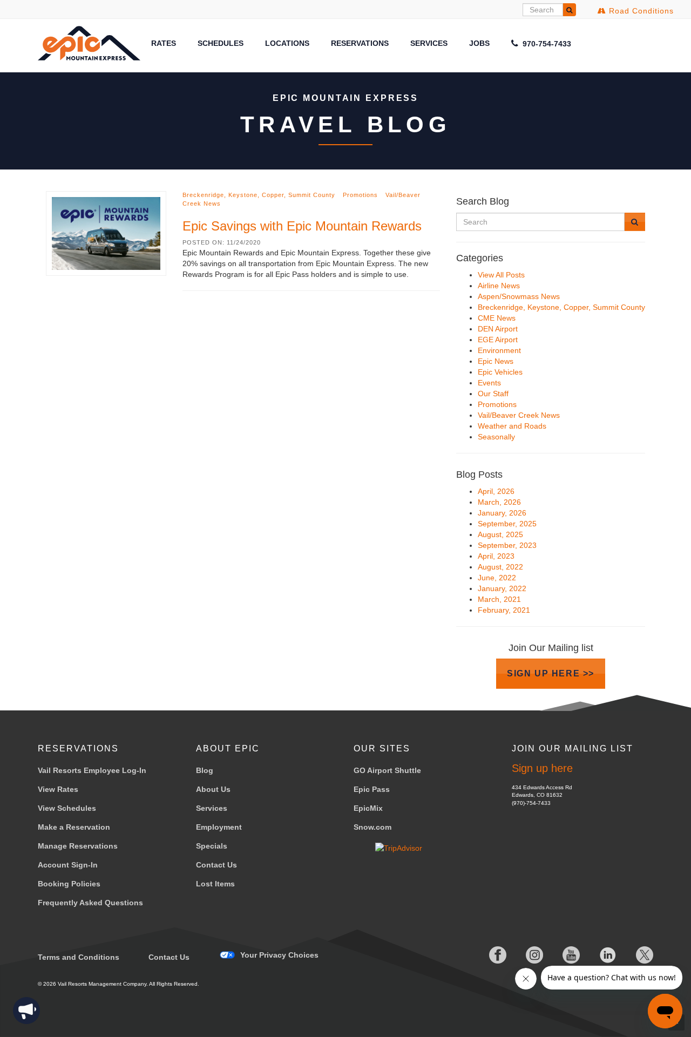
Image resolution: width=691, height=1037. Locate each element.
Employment (219, 827)
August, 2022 (500, 566)
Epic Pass (372, 789)
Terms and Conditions (78, 957)
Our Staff (493, 393)
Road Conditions (640, 10)
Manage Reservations (78, 846)
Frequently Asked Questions (90, 902)
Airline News (499, 285)
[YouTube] (562, 955)
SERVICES (429, 43)
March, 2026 (499, 502)
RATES (163, 43)
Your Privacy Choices (279, 955)
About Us (213, 789)
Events (489, 382)
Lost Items (215, 883)
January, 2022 (502, 588)
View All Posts (501, 274)
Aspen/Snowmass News (519, 296)
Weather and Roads (512, 426)
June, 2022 (497, 577)
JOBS (479, 43)
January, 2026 (502, 513)
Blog (204, 770)
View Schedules (67, 808)
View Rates (58, 789)
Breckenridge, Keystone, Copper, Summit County (258, 195)
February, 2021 (504, 610)
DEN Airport (498, 328)
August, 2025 (500, 534)
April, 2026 (496, 491)
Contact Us (216, 864)
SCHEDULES (220, 43)
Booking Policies (69, 883)
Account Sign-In (68, 864)
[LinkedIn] (599, 955)
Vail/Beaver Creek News (519, 415)
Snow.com (372, 827)
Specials (211, 846)
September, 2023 (507, 545)
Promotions (360, 195)
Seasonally (496, 436)
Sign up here (542, 768)
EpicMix (368, 808)
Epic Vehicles (500, 372)
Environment (499, 350)
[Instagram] (526, 955)
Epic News (495, 361)
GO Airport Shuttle (387, 770)
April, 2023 (496, 556)
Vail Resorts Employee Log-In (92, 770)
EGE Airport (498, 339)
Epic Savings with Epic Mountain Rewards (302, 226)
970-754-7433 (545, 43)
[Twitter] (636, 955)
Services (211, 808)
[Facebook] (489, 955)
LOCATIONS (287, 43)
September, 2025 (507, 523)
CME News (497, 318)
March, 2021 (499, 599)
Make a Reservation (74, 827)
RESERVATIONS (360, 43)
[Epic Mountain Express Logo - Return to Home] (89, 43)
